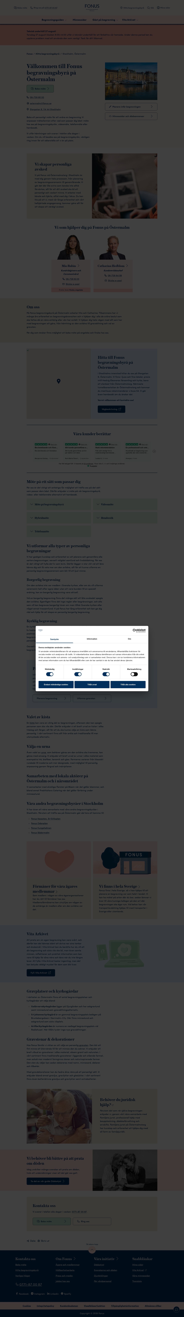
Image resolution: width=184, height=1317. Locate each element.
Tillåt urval (92, 684)
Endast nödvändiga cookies (56, 684)
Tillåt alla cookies (128, 684)
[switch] (77, 674)
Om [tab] (129, 639)
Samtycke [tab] (54, 639)
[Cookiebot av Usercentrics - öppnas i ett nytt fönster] (135, 631)
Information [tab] (92, 639)
